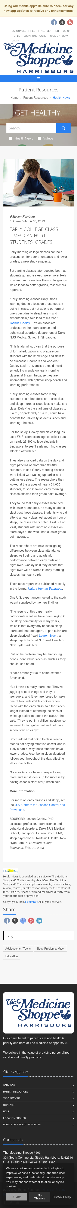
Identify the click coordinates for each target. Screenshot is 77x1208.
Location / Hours (35, 35)
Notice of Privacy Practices (22, 1124)
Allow (16, 1197)
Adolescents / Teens (18, 948)
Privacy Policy (61, 1197)
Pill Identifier (49, 30)
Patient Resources (35, 97)
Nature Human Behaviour (45, 588)
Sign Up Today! (59, 35)
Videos (48, 138)
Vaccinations (11, 1098)
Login (15, 40)
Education (11, 956)
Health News (24, 138)
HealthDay (31, 902)
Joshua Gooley (20, 323)
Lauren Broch (48, 635)
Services (9, 1085)
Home (14, 97)
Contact (9, 1104)
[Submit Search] (63, 128)
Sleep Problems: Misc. (50, 948)
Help (33, 30)
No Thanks (39, 1197)
